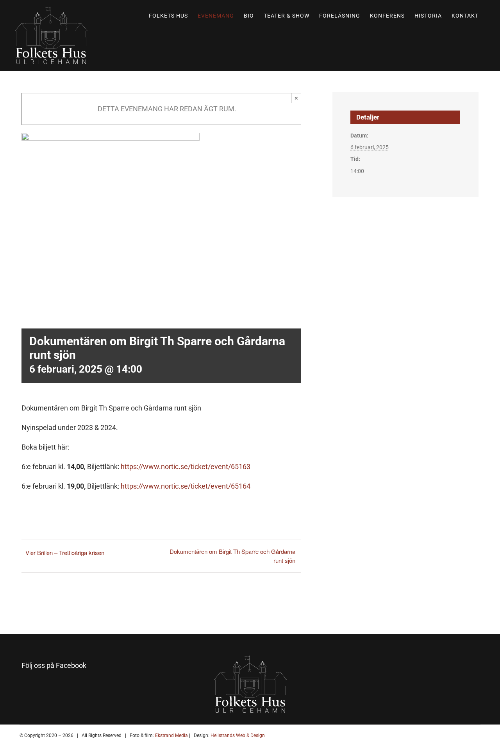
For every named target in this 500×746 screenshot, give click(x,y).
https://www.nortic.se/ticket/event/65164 (185, 486)
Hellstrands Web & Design (237, 735)
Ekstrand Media (171, 735)
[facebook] (26, 685)
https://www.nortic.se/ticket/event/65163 (185, 466)
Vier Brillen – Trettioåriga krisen (64, 552)
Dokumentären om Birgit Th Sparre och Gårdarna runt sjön (232, 555)
